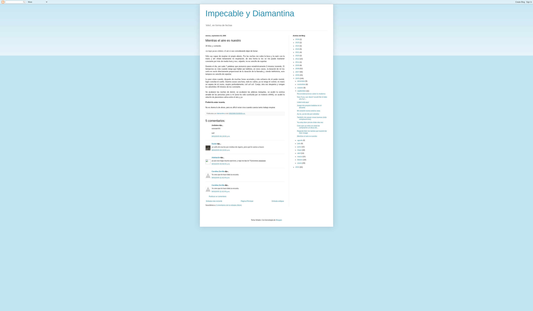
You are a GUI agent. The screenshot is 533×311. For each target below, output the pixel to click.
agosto (300, 140)
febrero (300, 160)
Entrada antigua (278, 201)
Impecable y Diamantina (249, 13)
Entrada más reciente (214, 201)
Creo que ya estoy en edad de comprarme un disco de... (308, 127)
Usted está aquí (303, 102)
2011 (297, 62)
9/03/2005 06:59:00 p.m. (221, 164)
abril (299, 153)
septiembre (301, 91)
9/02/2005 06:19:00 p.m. (221, 136)
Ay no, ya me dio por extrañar (308, 114)
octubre (300, 88)
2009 (297, 65)
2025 (297, 43)
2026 (297, 39)
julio (299, 144)
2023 (297, 49)
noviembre (301, 84)
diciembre (301, 81)
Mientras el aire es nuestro (307, 136)
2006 (297, 75)
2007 (297, 72)
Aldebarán (216, 158)
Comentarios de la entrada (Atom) (229, 205)
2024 (297, 46)
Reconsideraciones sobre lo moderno (311, 94)
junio (299, 147)
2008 (297, 69)
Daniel (214, 144)
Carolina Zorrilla (218, 171)
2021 (297, 52)
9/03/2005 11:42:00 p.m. (221, 178)
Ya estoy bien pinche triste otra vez (310, 122)
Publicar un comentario (217, 196)
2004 (297, 167)
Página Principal (247, 201)
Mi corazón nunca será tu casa (308, 111)
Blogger (279, 220)
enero (299, 163)
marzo (299, 157)
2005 (297, 78)
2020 (297, 56)
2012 (297, 59)
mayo (299, 150)
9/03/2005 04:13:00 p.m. (221, 150)
